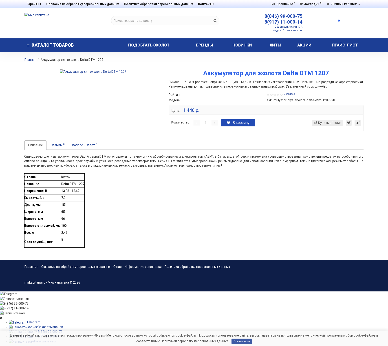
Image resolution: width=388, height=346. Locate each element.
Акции (304, 45)
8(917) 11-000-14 (283, 22)
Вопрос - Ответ (84, 145)
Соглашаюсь (242, 341)
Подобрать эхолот (149, 45)
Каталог (53, 45)
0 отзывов (289, 94)
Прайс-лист (345, 45)
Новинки (242, 45)
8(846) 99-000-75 (283, 16)
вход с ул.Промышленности (287, 30)
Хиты (275, 45)
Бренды (204, 45)
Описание (35, 145)
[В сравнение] (358, 123)
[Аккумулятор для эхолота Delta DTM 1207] (93, 71)
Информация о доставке (143, 267)
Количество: (180, 122)
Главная (30, 60)
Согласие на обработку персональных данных (82, 4)
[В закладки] (349, 123)
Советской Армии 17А (288, 26)
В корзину (241, 123)
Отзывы (57, 145)
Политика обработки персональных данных (158, 4)
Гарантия (34, 4)
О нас (117, 267)
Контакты (206, 4)
